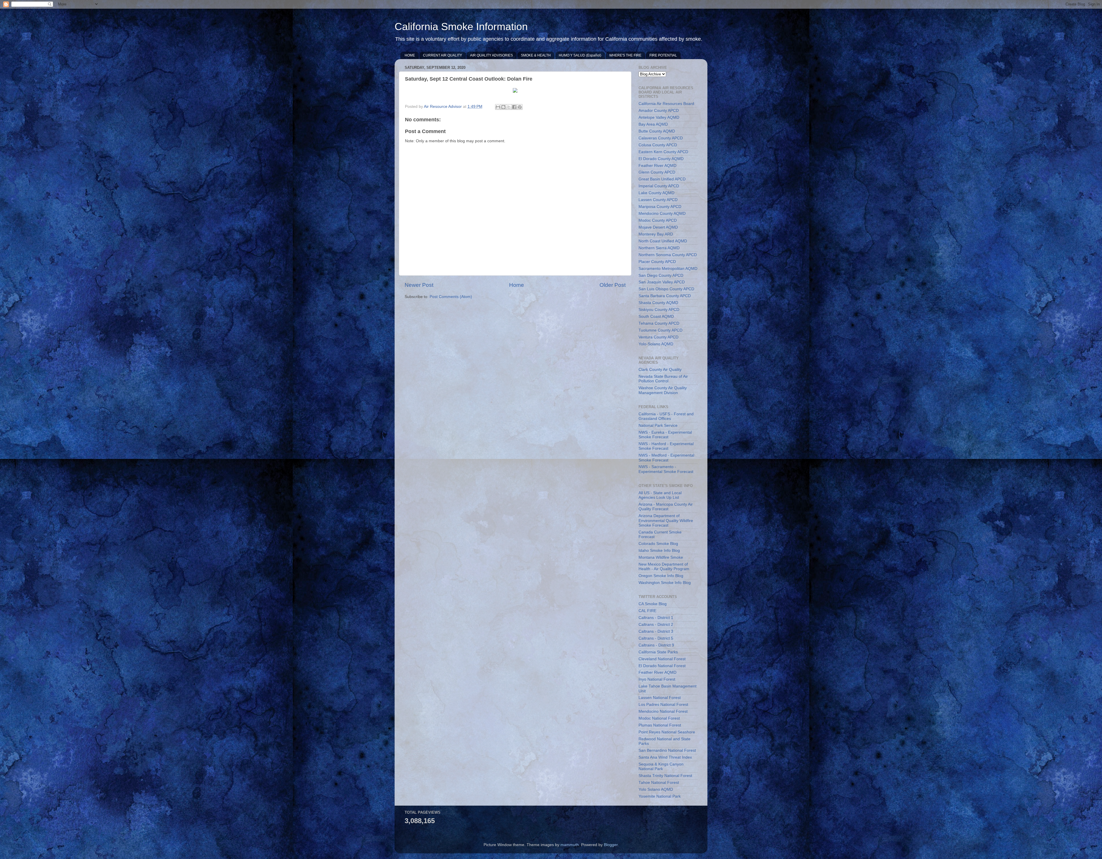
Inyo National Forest (657, 679)
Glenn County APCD (657, 172)
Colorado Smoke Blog (658, 543)
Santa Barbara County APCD (665, 296)
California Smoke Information (461, 26)
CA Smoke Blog (653, 604)
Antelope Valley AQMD (659, 117)
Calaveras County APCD (661, 138)
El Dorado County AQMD (661, 159)
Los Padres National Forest (663, 704)
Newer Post (419, 285)
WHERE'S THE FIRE (625, 55)
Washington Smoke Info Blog (665, 583)
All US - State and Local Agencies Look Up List (660, 495)
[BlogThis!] (503, 107)
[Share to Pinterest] (520, 107)
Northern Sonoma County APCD (668, 255)
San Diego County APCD (661, 275)
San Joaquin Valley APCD (662, 282)
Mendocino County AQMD (662, 213)
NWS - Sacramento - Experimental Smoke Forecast (666, 469)
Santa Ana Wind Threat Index (665, 757)
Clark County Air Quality (660, 369)
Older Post (612, 285)
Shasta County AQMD (658, 303)
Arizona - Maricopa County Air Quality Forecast (666, 506)
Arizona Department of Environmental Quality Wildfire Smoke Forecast (666, 520)
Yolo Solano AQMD (656, 789)
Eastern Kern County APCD (663, 152)
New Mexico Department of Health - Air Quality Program (664, 566)
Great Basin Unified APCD (662, 179)
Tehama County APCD (659, 323)
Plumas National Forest (660, 725)
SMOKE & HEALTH (536, 55)
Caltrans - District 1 (656, 617)
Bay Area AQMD (653, 124)
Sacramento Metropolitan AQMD (668, 268)
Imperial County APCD (659, 186)
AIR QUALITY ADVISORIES (491, 55)
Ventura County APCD (658, 337)
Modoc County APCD (658, 220)
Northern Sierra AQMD (659, 248)
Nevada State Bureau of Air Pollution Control (663, 378)
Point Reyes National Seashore (667, 732)
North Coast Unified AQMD (663, 241)
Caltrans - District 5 (656, 638)
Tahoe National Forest (659, 782)
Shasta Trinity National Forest (665, 776)
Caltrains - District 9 (656, 645)
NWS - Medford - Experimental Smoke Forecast (666, 457)
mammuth (569, 845)
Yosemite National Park (660, 796)
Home (516, 285)
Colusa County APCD (658, 145)
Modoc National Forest (659, 718)
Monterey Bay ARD (656, 234)
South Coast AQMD (656, 316)
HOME (410, 55)
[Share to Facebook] (514, 107)
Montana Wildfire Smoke (661, 557)
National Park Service (658, 425)
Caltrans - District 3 (656, 631)
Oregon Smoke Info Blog (661, 576)
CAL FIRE (647, 611)
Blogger (611, 845)
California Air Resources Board (666, 104)
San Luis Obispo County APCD (666, 289)
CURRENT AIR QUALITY (442, 55)
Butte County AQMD (657, 131)
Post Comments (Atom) (451, 297)
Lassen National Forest (660, 698)
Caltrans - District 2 (656, 624)
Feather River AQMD (657, 165)
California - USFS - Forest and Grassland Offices (666, 416)
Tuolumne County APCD (660, 330)
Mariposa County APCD (660, 206)
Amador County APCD (659, 110)
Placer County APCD (657, 262)
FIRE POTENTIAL (663, 55)
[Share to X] (509, 107)
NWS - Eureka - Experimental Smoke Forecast (665, 434)
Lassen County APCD (658, 200)
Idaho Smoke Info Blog (659, 550)
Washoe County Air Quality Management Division (663, 390)
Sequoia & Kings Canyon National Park (661, 766)
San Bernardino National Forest (667, 750)
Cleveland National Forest (662, 659)
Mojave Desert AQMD (658, 227)
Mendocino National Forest (663, 711)
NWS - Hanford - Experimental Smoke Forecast (666, 446)
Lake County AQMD (656, 193)
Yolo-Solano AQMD (656, 344)
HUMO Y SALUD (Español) (580, 55)
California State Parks (658, 652)
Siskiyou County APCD (659, 309)
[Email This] (498, 107)
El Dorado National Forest (662, 666)
